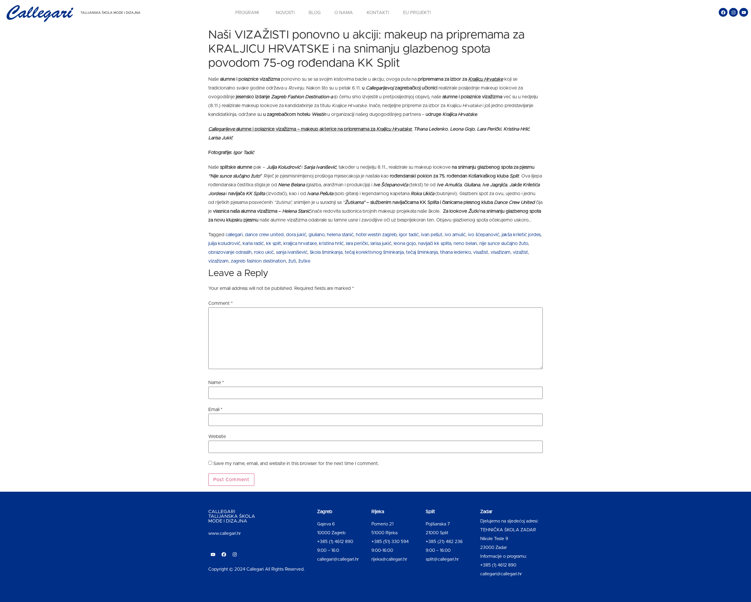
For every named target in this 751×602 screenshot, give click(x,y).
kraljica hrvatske (300, 243)
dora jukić (296, 234)
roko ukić (264, 252)
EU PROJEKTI (417, 13)
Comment (220, 303)
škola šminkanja (326, 252)
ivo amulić (455, 234)
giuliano (316, 234)
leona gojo (405, 243)
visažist (480, 252)
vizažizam (218, 261)
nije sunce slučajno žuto (503, 243)
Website (217, 436)
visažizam (500, 252)
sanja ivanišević (291, 252)
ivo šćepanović (483, 234)
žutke (304, 261)
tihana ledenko (455, 252)
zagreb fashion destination (258, 261)
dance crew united (264, 234)
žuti (292, 261)
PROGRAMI (247, 13)
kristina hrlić (331, 243)
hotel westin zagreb (376, 234)
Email (215, 409)
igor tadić (409, 234)
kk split (273, 243)
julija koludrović (224, 243)
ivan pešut (431, 234)
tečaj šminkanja (422, 252)
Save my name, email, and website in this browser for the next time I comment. (296, 463)
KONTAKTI (378, 13)
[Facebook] (723, 12)
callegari (234, 234)
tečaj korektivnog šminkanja (374, 252)
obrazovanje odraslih (230, 252)
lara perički (357, 243)
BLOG (315, 13)
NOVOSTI (285, 13)
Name (216, 382)
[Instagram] (733, 12)
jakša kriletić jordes (521, 234)
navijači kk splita (434, 243)
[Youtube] (743, 12)
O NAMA (343, 13)
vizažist (520, 252)
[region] (76, 556)
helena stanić (340, 234)
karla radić (253, 243)
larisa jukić (381, 243)
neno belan (465, 243)
